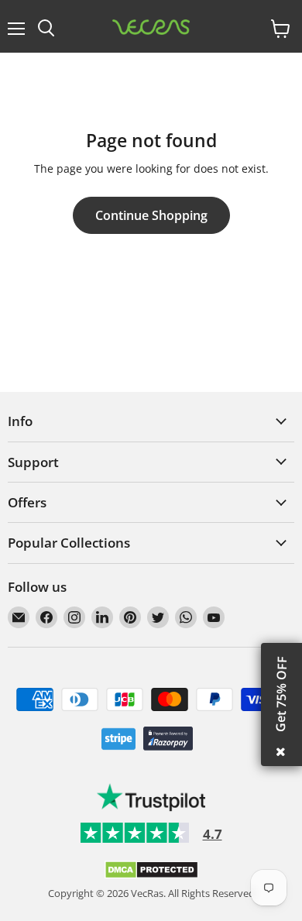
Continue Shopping (151, 215)
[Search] (46, 28)
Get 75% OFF (281, 694)
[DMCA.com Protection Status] (151, 875)
